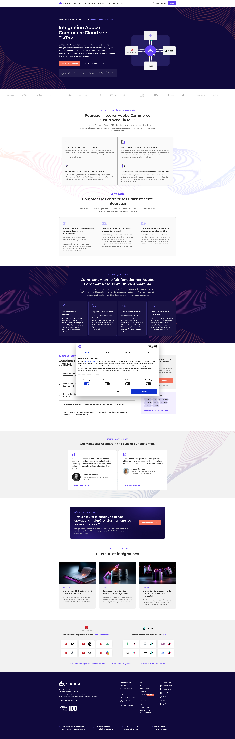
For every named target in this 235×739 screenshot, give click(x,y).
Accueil (141, 685)
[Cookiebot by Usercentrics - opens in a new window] (149, 346)
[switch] (107, 383)
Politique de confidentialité (127, 697)
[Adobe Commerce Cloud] (86, 629)
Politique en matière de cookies (126, 706)
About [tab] (149, 352)
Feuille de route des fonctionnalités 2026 (145, 711)
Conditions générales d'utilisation (125, 701)
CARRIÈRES (146, 695)
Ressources (143, 698)
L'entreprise (143, 692)
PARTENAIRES (143, 701)
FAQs (141, 704)
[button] (78, 3)
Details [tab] (107, 352)
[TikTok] (148, 629)
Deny (117, 391)
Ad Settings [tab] (128, 352)
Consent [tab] (86, 352)
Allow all (144, 391)
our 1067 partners (90, 361)
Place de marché (144, 688)
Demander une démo (69, 63)
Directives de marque (145, 707)
